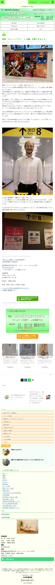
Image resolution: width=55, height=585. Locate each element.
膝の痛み (5, 484)
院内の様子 (14, 23)
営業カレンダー (8, 433)
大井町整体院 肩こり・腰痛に (27, 575)
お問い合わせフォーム (25, 572)
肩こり (5, 473)
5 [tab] (30, 371)
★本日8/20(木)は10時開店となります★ (45, 357)
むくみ (5, 482)
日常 (4, 385)
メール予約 (6, 436)
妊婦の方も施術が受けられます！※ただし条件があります (27, 460)
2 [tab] (26, 371)
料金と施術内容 (40, 23)
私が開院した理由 (7, 569)
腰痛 (4, 476)
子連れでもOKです (41, 26)
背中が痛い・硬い (8, 499)
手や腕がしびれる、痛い (10, 497)
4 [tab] (29, 371)
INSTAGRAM (5, 514)
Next (51, 356)
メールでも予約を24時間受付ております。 (16, 288)
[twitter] (22, 380)
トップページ (35, 572)
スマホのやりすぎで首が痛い (12, 493)
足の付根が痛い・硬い (10, 505)
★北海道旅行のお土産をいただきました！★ (28, 357)
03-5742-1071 (9, 267)
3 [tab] (28, 371)
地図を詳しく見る (7, 555)
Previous (3, 356)
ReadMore (10, 367)
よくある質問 (7, 439)
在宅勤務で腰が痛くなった (11, 508)
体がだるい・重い (8, 488)
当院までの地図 (14, 29)
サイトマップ (46, 570)
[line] (29, 380)
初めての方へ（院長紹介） (10, 413)
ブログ (40, 29)
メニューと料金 (8, 416)
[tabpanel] (10, 357)
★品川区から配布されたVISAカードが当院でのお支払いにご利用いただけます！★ (10, 358)
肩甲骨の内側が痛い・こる (11, 501)
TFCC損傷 (6, 495)
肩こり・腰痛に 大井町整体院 (14, 260)
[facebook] (25, 380)
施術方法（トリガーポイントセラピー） (14, 419)
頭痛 (4, 478)
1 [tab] (25, 371)
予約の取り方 (14, 26)
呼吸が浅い (6, 490)
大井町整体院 (27, 577)
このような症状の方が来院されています (23, 569)
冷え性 (5, 480)
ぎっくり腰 (6, 486)
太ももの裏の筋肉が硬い (10, 503)
